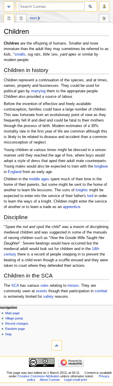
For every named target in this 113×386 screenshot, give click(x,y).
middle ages (39, 179)
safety (48, 297)
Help (8, 334)
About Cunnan (50, 379)
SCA (15, 286)
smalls (19, 54)
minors (73, 286)
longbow (101, 166)
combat (101, 291)
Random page (15, 328)
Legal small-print (75, 379)
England (14, 172)
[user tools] (104, 6)
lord (90, 196)
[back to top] (57, 345)
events (41, 291)
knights (82, 190)
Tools (104, 18)
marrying (38, 91)
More (33, 18)
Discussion (21, 18)
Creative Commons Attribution (38, 376)
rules (45, 286)
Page (9, 18)
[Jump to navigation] (9, 6)
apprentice (71, 207)
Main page (12, 313)
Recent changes (16, 323)
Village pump (14, 318)
